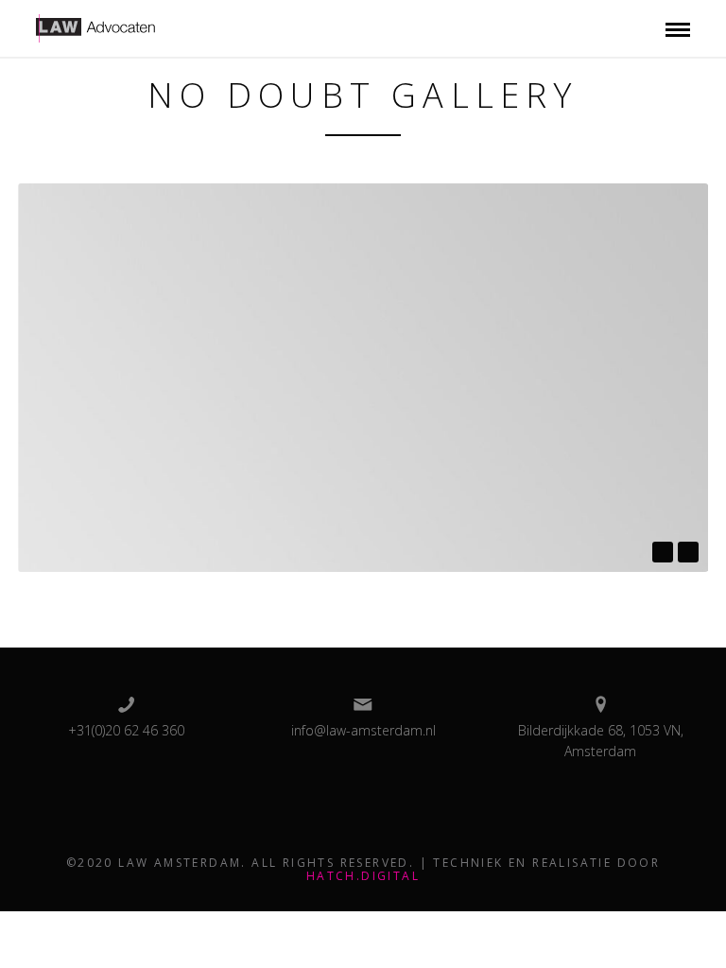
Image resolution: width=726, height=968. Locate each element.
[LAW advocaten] (118, 26)
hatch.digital (363, 876)
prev (662, 552)
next (688, 552)
